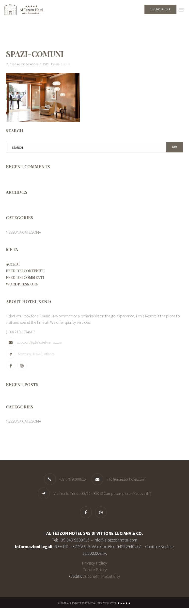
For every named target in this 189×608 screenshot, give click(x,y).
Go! (174, 147)
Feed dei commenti (25, 277)
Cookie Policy (94, 569)
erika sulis (62, 64)
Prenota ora (160, 9)
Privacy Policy (94, 563)
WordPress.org (22, 284)
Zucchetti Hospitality (101, 576)
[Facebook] (11, 365)
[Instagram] (22, 365)
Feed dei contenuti (25, 271)
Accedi (13, 264)
